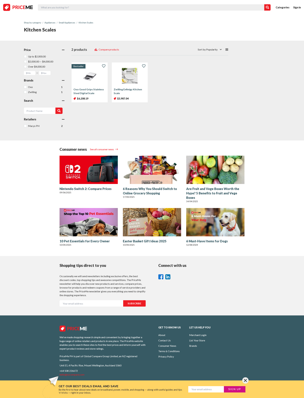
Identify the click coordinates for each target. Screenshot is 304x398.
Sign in (297, 7)
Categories (282, 7)
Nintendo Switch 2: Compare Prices (85, 189)
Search (28, 100)
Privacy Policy (166, 356)
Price (27, 50)
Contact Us (164, 340)
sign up (234, 389)
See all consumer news (102, 149)
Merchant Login (197, 334)
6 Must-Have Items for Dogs (207, 241)
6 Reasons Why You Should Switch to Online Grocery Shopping (150, 191)
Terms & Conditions (169, 351)
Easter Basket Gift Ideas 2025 (145, 241)
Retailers (30, 119)
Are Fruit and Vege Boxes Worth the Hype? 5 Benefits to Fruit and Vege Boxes (212, 193)
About (161, 334)
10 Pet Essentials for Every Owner (85, 241)
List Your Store (197, 340)
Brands (28, 80)
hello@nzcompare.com (72, 374)
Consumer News (167, 345)
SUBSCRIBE (134, 303)
